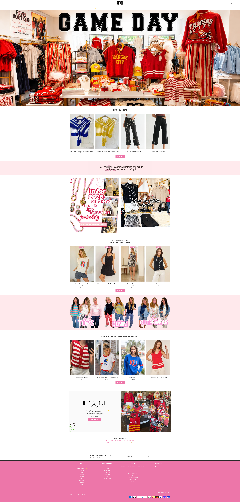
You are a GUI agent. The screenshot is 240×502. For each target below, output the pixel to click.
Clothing (82, 470)
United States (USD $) (162, 492)
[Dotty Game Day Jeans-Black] (133, 131)
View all (120, 156)
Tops (82, 472)
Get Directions (94, 419)
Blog (107, 476)
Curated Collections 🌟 (82, 468)
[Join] (148, 456)
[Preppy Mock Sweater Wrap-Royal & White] (82, 131)
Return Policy (107, 470)
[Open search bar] (231, 3)
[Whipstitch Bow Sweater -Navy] (158, 264)
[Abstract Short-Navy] (133, 264)
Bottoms (82, 474)
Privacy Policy (107, 474)
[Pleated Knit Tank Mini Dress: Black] (107, 264)
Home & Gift (81, 482)
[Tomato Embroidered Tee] (82, 264)
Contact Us (107, 472)
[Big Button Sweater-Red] (82, 357)
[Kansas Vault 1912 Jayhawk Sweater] (107, 357)
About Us (107, 468)
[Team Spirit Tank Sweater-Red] (158, 357)
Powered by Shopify (81, 494)
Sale (161, 8)
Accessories (81, 480)
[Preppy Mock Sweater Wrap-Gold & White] (107, 131)
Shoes (81, 478)
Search (107, 466)
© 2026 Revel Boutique (74, 494)
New (78, 8)
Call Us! (132, 482)
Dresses (82, 476)
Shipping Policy (107, 478)
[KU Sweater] (133, 357)
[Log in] (234, 3)
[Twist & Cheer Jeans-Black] (158, 131)
